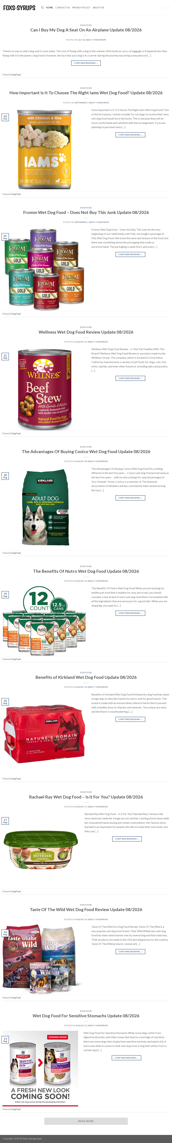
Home (49, 7)
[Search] (42, 7)
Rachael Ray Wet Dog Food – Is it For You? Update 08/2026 (86, 796)
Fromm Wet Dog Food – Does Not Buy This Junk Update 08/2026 (86, 212)
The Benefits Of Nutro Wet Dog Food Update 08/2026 (86, 571)
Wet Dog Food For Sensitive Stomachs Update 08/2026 (86, 1015)
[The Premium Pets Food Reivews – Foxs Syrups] (19, 7)
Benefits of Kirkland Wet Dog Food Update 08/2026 (86, 677)
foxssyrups (100, 40)
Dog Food (86, 25)
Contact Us (62, 7)
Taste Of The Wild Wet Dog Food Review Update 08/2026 (86, 909)
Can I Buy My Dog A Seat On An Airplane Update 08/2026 (86, 29)
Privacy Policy (81, 7)
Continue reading (86, 63)
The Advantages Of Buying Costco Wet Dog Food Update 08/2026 (86, 451)
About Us (98, 7)
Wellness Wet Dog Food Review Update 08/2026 (86, 331)
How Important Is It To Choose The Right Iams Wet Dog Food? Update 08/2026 (86, 92)
